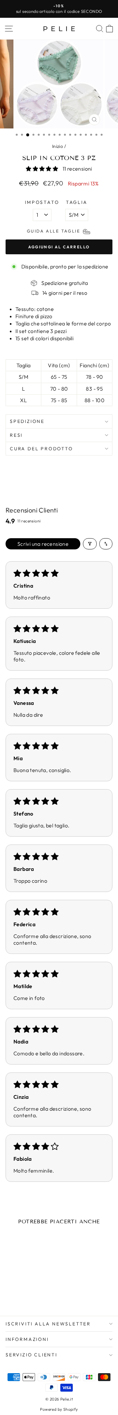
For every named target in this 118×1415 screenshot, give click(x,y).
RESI (16, 435)
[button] (42, 168)
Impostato (42, 202)
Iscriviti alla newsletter (48, 1324)
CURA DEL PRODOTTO (41, 449)
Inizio (57, 146)
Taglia (77, 202)
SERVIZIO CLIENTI (31, 1355)
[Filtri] (90, 543)
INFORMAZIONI (27, 1339)
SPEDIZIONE (27, 421)
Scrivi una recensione (43, 544)
